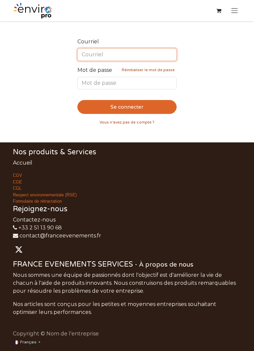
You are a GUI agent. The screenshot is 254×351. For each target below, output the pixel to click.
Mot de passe (126, 70)
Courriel (88, 41)
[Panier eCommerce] (218, 10)
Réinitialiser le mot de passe (148, 70)
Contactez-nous (34, 220)
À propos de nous (166, 264)
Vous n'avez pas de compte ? (127, 122)
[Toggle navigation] (234, 11)
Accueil (22, 163)
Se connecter (127, 107)
